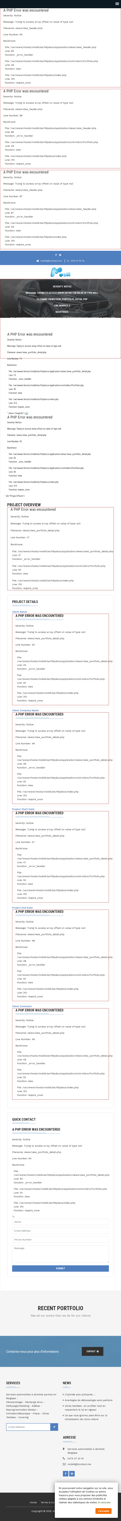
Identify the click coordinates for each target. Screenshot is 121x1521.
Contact (91, 1351)
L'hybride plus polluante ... (80, 1394)
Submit (60, 1268)
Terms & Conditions (52, 1502)
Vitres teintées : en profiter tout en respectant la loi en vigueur (85, 1407)
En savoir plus (104, 1502)
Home (33, 1502)
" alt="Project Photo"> (15, 496)
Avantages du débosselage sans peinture (88, 1400)
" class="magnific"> (49, 451)
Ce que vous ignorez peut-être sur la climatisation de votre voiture (86, 1417)
